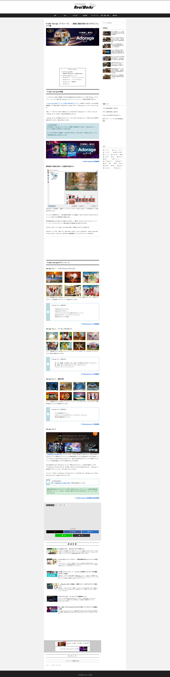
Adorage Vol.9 (66, 83)
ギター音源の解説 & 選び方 (110, 111)
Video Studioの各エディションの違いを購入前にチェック (62, 103)
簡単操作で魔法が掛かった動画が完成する (73, 73)
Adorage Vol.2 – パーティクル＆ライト (72, 79)
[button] (81, 535)
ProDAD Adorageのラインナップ (69, 75)
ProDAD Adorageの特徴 (67, 71)
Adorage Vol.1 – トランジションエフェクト (73, 77)
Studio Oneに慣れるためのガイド (112, 115)
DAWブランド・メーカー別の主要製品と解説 (113, 119)
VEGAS (62, 505)
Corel (58, 505)
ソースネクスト (68, 505)
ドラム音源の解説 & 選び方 (110, 108)
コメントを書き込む (72, 661)
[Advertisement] (72, 57)
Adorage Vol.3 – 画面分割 (69, 81)
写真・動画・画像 (51, 505)
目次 (70, 69)
